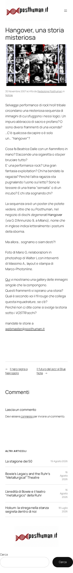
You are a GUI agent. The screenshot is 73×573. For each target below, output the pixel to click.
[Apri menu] (65, 11)
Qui (7, 279)
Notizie (9, 95)
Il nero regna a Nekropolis (16, 371)
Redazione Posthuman (49, 91)
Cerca (4, 554)
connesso (27, 416)
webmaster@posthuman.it (25, 328)
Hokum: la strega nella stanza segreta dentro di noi (27, 509)
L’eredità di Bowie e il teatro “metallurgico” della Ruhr (25, 493)
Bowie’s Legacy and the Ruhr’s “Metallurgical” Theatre (27, 475)
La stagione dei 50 (18, 461)
